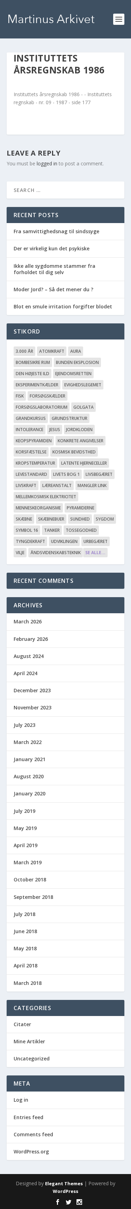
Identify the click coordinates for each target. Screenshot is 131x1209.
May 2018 (25, 948)
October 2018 (30, 879)
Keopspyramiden (34, 441)
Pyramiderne (80, 508)
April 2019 (25, 845)
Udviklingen (64, 541)
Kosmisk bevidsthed (74, 452)
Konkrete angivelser (80, 441)
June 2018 (25, 931)
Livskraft (26, 485)
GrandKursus (31, 418)
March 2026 (28, 621)
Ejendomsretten (73, 374)
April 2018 (25, 965)
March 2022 (28, 742)
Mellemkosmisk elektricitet (46, 497)
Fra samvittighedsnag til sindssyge (56, 231)
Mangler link (92, 485)
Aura (75, 351)
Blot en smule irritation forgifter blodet (63, 306)
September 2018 (33, 897)
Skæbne (24, 519)
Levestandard (31, 474)
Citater (22, 1024)
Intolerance (29, 429)
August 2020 (29, 776)
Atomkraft (51, 351)
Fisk (20, 396)
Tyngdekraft (30, 541)
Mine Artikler (29, 1041)
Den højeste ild (32, 374)
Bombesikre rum (33, 362)
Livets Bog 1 (66, 474)
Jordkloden (79, 429)
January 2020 (29, 793)
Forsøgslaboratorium (41, 407)
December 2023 (32, 690)
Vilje (20, 553)
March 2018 (28, 983)
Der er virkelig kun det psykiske (51, 248)
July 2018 (24, 914)
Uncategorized (32, 1058)
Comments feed (33, 1134)
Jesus (54, 429)
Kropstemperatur (35, 463)
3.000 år (24, 351)
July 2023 (24, 725)
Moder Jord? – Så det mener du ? (53, 289)
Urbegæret (95, 541)
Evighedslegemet (82, 385)
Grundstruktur (69, 418)
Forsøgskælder (47, 396)
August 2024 (29, 656)
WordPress (65, 1191)
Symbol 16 (27, 530)
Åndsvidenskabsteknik (55, 553)
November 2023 (32, 707)
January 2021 (29, 759)
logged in (47, 163)
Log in (21, 1099)
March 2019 (28, 862)
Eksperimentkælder (37, 385)
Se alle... (95, 553)
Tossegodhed (81, 530)
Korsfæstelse (31, 452)
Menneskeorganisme (38, 508)
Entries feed (28, 1117)
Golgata (83, 407)
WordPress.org (31, 1151)
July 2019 (24, 811)
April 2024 (25, 673)
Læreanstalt (57, 485)
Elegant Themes (64, 1183)
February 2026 (31, 639)
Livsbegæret (99, 474)
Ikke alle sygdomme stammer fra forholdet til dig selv (54, 269)
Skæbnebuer (51, 519)
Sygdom (105, 519)
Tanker (52, 530)
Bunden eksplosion (77, 362)
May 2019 (25, 828)
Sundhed (80, 519)
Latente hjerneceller (84, 463)
